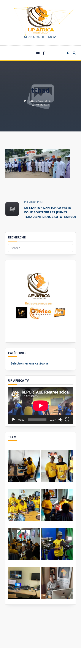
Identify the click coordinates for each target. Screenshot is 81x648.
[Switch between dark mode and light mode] (68, 53)
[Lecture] (13, 419)
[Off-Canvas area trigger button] (7, 53)
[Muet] (60, 419)
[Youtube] (38, 53)
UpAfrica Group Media (39, 101)
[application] (40, 405)
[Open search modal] (74, 53)
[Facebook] (44, 53)
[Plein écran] (67, 419)
